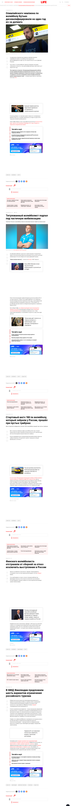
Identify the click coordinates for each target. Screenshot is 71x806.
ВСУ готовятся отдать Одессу (13, 695)
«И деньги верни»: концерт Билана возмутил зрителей (12, 206)
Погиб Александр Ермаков (12, 401)
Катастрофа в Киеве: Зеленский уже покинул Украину (39, 206)
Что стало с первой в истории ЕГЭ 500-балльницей (13, 201)
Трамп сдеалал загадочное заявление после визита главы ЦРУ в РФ (27, 201)
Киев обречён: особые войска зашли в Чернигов (13, 407)
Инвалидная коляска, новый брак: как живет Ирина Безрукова (40, 552)
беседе (29, 259)
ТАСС (15, 77)
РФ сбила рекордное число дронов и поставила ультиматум (40, 696)
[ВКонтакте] (24, 181)
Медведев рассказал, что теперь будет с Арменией (26, 206)
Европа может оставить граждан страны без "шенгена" (22, 782)
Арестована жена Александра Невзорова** (41, 201)
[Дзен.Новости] (16, 181)
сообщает (39, 573)
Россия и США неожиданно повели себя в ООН (26, 696)
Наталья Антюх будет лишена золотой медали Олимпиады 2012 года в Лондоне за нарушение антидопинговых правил (26, 123)
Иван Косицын (13, 356)
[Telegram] (21, 181)
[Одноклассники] (26, 181)
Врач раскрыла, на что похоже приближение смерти (41, 407)
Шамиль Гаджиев (13, 500)
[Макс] (19, 181)
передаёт (34, 720)
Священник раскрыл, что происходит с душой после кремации (26, 403)
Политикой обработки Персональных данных (26, 5)
